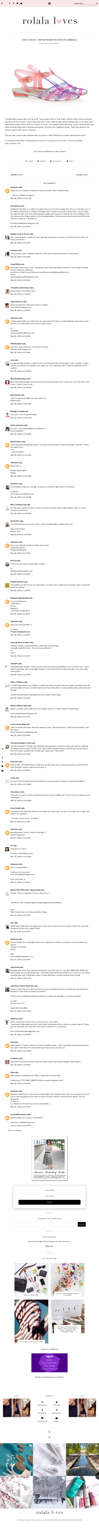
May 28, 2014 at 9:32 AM (20, 336)
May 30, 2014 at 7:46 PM (20, 1065)
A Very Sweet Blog (18, 724)
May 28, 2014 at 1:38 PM (20, 574)
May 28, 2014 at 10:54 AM (21, 418)
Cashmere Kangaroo (26, 195)
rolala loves (36, 1520)
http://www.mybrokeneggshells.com (25, 1031)
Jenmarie (14, 663)
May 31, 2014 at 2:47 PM (20, 1107)
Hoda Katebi (15, 808)
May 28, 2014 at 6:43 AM (20, 310)
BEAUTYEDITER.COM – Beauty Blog (25, 890)
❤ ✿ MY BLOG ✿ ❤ (18, 470)
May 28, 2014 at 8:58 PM (20, 770)
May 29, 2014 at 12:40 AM (21, 800)
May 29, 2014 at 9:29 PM (20, 960)
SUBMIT (49, 1202)
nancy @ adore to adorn (20, 642)
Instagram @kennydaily (33, 903)
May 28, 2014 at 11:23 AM (21, 476)
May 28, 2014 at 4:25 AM (20, 257)
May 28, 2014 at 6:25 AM (20, 294)
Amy (12, 1042)
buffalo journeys (17, 582)
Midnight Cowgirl (17, 411)
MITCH (13, 561)
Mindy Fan (15, 1019)
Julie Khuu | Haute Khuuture (22, 986)
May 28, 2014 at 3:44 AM (20, 243)
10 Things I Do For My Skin (31, 1342)
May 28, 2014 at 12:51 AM (21, 198)
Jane (12, 360)
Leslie (13, 778)
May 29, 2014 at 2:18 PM (20, 882)
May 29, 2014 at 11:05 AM (21, 856)
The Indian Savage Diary (20, 611)
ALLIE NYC (15, 521)
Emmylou (14, 250)
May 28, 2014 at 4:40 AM (20, 280)
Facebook (57, 903)
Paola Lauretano (17, 425)
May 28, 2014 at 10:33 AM (21, 404)
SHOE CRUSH (39, 36)
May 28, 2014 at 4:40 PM (20, 698)
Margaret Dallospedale (19, 598)
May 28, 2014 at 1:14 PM (20, 553)
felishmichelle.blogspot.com (22, 571)
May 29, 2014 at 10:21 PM (21, 978)
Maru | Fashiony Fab (18, 505)
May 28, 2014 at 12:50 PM (21, 513)
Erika (12, 1072)
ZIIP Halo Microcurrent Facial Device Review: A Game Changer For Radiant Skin (67, 1329)
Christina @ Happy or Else (21, 743)
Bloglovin (46, 903)
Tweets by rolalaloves (49, 1349)
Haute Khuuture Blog (19, 1008)
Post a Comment (14, 1130)
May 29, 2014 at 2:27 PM (20, 915)
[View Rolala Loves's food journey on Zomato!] (49, 1377)
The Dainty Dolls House (20, 288)
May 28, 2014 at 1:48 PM (20, 590)
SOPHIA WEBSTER (62, 36)
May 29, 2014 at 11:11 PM (21, 1011)
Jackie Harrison (17, 302)
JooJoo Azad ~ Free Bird (28, 818)
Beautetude (15, 395)
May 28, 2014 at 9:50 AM (20, 352)
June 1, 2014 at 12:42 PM (21, 1125)
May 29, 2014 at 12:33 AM (21, 784)
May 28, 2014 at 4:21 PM (20, 675)
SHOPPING (53, 36)
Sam (12, 923)
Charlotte (14, 484)
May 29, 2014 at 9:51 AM (20, 838)
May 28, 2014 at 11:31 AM (21, 497)
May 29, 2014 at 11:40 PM (21, 1034)
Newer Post (17, 175)
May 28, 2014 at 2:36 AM (20, 226)
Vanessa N (15, 967)
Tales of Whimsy (17, 682)
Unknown (14, 187)
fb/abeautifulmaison (18, 550)
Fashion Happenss (18, 835)
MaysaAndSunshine (18, 379)
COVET (33, 36)
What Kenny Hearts (18, 912)
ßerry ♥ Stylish (18, 452)
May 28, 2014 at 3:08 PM (20, 635)
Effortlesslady (16, 344)
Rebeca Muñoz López (19, 706)
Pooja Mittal (15, 264)
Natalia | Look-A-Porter (20, 234)
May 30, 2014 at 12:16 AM (21, 1051)
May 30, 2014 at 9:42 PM (20, 1083)
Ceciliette (14, 1058)
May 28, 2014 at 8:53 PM (20, 754)
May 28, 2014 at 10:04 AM (21, 371)
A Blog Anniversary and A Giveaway (67, 1294)
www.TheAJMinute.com (23, 853)
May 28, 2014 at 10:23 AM (21, 387)
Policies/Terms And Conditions (70, 1520)
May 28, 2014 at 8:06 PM (20, 735)
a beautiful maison (18, 548)
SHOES (47, 36)
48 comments (54, 43)
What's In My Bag (31, 1295)
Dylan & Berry (16, 442)
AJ (12, 845)
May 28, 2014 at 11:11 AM (21, 455)
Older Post (82, 175)
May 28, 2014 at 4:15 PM (20, 656)
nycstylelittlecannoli (19, 1114)
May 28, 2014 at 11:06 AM (21, 434)
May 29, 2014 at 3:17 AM (20, 822)
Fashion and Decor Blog (37, 912)
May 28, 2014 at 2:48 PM (20, 614)
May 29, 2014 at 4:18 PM (20, 931)
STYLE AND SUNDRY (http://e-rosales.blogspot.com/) (41, 1080)
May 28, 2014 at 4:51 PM (20, 717)
